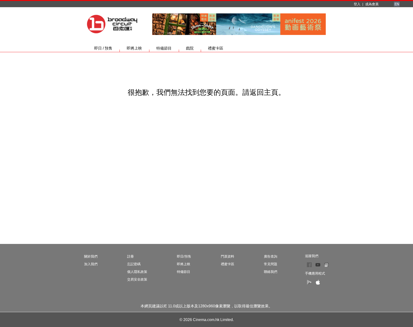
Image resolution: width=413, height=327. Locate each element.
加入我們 (91, 264)
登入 (357, 4)
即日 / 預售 (103, 48)
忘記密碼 (134, 264)
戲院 (190, 48)
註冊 (130, 256)
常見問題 (270, 264)
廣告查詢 (270, 256)
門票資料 (227, 256)
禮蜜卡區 (215, 48)
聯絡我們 (270, 272)
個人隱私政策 (137, 272)
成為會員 (372, 4)
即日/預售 (184, 256)
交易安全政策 (137, 279)
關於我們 (91, 256)
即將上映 (134, 48)
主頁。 (274, 92)
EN (397, 4)
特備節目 (164, 48)
